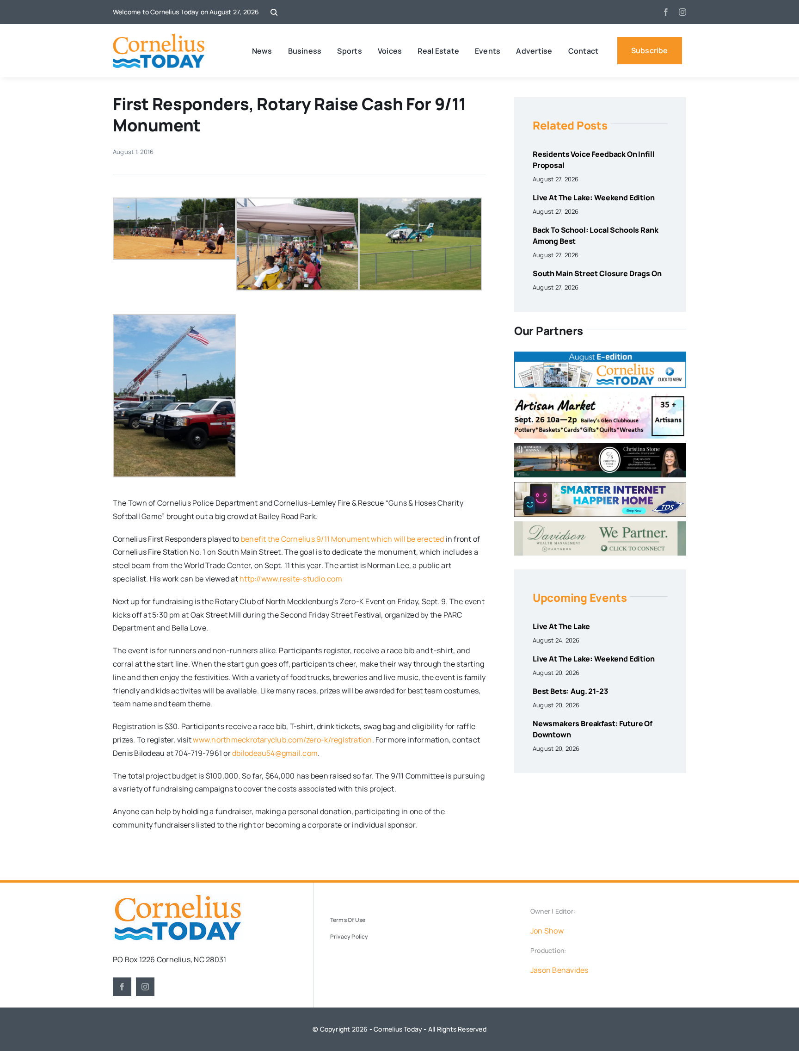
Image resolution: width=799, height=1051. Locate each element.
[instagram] (682, 12)
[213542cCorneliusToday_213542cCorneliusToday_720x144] (600, 486)
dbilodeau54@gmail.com (275, 753)
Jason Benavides (559, 970)
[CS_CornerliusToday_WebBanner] (600, 447)
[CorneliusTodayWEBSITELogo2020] (177, 898)
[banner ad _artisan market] (600, 396)
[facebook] (666, 12)
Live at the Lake (561, 626)
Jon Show (547, 931)
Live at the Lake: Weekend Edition (594, 197)
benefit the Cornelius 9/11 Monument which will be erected (342, 539)
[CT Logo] (159, 37)
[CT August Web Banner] (600, 355)
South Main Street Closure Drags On (597, 273)
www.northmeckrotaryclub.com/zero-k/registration (282, 740)
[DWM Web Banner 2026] (600, 525)
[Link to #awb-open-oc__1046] (273, 12)
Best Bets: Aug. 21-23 (570, 691)
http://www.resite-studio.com (291, 579)
